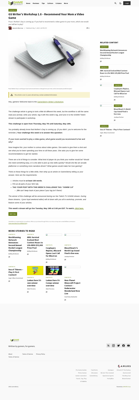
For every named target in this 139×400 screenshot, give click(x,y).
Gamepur (111, 370)
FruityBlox (110, 378)
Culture (50, 3)
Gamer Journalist (81, 376)
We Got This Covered (107, 373)
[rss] (108, 345)
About (10, 354)
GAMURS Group (127, 386)
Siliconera (94, 373)
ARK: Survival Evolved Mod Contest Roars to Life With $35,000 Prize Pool (35, 242)
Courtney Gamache (70, 297)
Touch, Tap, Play (81, 378)
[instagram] (113, 345)
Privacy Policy (40, 354)
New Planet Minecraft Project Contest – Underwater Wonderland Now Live (72, 287)
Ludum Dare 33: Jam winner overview (34, 283)
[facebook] (123, 345)
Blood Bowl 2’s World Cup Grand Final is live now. (71, 250)
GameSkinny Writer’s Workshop (50, 102)
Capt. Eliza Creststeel (15, 278)
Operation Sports (108, 376)
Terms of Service (27, 354)
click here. (79, 208)
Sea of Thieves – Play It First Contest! (15, 272)
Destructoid (127, 373)
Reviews (36, 3)
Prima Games (82, 373)
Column (59, 3)
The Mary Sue (126, 376)
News (28, 3)
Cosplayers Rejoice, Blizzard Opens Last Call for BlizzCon (53, 252)
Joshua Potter (69, 256)
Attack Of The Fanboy (124, 370)
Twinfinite (94, 370)
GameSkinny (94, 376)
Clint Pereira (31, 289)
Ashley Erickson (13, 254)
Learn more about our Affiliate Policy (17, 223)
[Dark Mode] (120, 3)
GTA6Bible (83, 381)
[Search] (115, 3)
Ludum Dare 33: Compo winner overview (53, 283)
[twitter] (118, 345)
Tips (43, 3)
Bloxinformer (126, 378)
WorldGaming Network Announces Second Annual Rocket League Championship (15, 244)
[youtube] (128, 345)
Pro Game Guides (81, 370)
